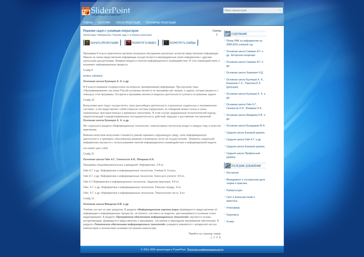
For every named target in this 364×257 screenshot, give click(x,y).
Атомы (230, 221)
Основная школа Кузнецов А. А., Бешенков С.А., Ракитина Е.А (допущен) (245, 83)
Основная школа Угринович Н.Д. (245, 72)
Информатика (104, 35)
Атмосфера (233, 207)
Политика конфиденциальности (205, 249)
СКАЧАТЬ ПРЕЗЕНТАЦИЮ (104, 42)
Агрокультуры (234, 190)
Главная (88, 22)
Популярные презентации (161, 22)
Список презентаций (128, 22)
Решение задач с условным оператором (132, 35)
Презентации (89, 35)
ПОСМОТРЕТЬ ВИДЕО (144, 42)
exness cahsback (93, 75)
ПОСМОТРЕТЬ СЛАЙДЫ (183, 43)
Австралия (232, 172)
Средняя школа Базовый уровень (245, 132)
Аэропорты (232, 214)
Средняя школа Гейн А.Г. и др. (243, 139)
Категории (104, 22)
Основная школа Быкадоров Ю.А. (245, 125)
